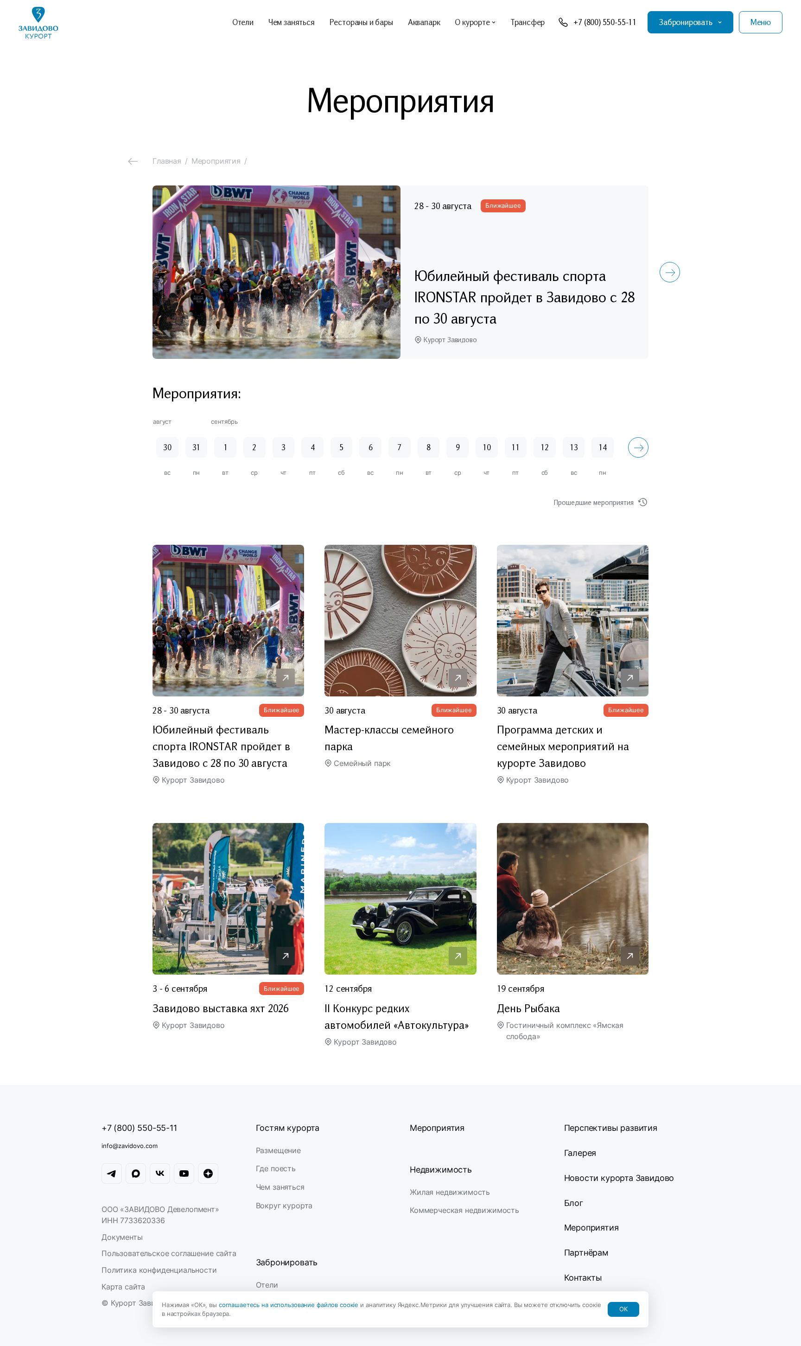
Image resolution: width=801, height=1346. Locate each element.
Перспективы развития (610, 1128)
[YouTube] (184, 1173)
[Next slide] (670, 272)
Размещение (278, 1150)
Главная (167, 161)
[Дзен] (208, 1173)
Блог (573, 1203)
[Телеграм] (112, 1173)
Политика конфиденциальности (159, 1270)
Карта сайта (123, 1286)
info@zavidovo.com (130, 1145)
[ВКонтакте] (160, 1173)
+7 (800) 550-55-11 (139, 1128)
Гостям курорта (287, 1128)
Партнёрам (586, 1252)
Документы (122, 1237)
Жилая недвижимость (450, 1192)
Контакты (583, 1277)
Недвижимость (441, 1169)
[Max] (136, 1173)
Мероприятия (437, 1128)
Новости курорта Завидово (619, 1178)
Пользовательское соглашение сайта (169, 1253)
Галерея (580, 1153)
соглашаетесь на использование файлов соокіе (289, 1304)
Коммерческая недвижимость (464, 1210)
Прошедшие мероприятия (594, 502)
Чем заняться (280, 1187)
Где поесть (276, 1168)
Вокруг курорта (284, 1205)
